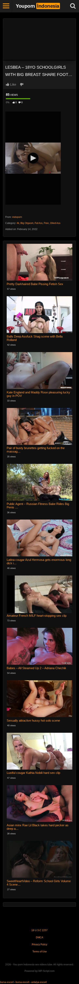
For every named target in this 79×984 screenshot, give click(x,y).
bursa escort (7, 982)
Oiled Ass (55, 223)
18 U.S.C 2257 (39, 930)
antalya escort (39, 982)
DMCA (39, 937)
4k (18, 223)
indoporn (17, 217)
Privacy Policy (39, 944)
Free (46, 223)
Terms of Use (39, 951)
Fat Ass (39, 223)
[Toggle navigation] (6, 6)
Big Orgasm (26, 223)
